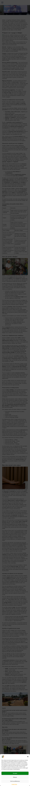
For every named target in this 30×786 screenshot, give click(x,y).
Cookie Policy (14, 784)
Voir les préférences (15, 781)
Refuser (15, 777)
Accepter (15, 773)
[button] (28, 756)
